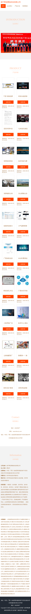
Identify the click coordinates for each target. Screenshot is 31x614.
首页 (3, 6)
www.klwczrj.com (17, 431)
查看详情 (8, 102)
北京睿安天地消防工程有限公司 (17, 561)
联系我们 (25, 6)
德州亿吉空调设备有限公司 (12, 544)
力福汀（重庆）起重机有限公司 (20, 564)
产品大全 (17, 6)
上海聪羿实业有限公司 (9, 571)
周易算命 (15, 541)
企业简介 (9, 6)
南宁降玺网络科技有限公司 (11, 2)
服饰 (4, 583)
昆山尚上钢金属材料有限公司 (19, 588)
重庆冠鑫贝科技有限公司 (14, 531)
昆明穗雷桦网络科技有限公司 (21, 576)
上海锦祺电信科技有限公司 (14, 519)
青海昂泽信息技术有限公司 (18, 581)
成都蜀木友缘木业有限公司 (18, 586)
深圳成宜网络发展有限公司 (20, 536)
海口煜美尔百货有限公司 (11, 546)
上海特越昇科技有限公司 (16, 556)
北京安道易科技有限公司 (21, 571)
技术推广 (21, 607)
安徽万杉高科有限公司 (18, 579)
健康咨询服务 (24, 519)
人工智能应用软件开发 (6, 579)
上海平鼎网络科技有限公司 (21, 591)
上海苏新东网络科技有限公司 (15, 529)
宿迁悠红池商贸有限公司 (8, 551)
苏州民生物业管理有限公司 (15, 534)
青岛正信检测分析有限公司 (12, 554)
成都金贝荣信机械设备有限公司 (17, 559)
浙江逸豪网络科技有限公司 (9, 569)
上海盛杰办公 (8, 564)
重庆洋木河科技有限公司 (18, 521)
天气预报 (22, 583)
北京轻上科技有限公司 (17, 526)
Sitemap (25, 610)
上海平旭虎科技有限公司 (20, 574)
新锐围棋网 (11, 591)
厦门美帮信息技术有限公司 (17, 524)
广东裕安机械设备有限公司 (13, 583)
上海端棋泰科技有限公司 (9, 549)
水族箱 (17, 551)
